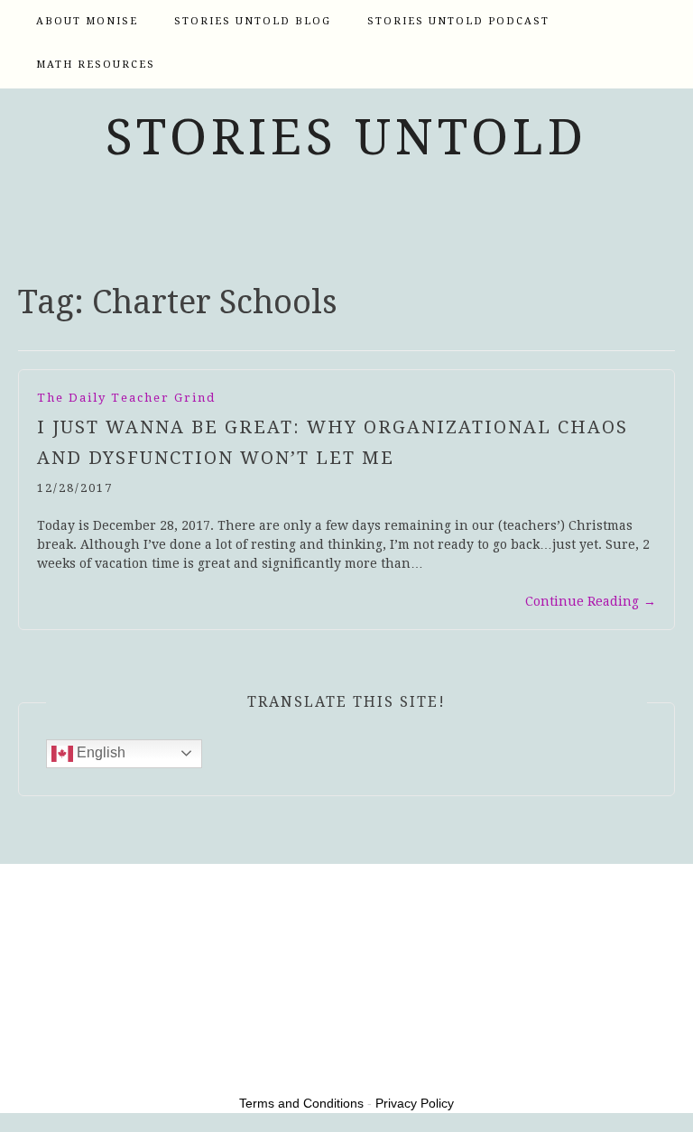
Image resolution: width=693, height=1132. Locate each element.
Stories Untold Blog (252, 21)
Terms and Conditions (301, 1103)
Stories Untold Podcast (458, 21)
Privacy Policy (414, 1103)
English (99, 752)
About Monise (87, 21)
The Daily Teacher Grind (126, 397)
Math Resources (95, 64)
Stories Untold (346, 137)
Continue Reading (590, 601)
